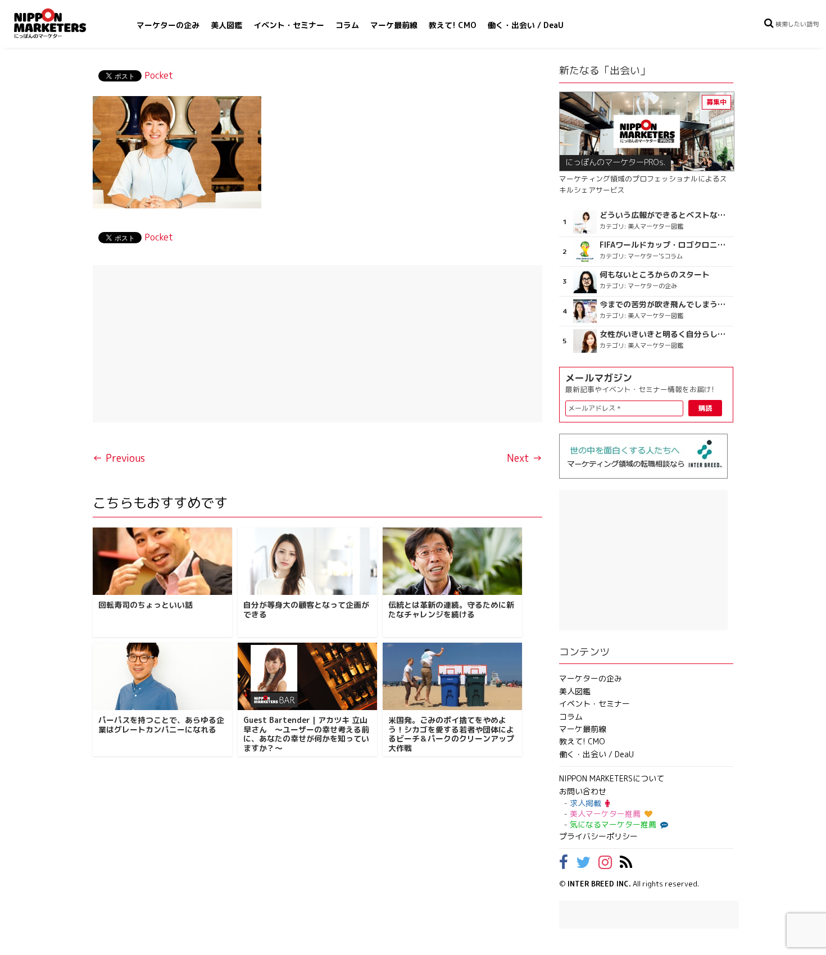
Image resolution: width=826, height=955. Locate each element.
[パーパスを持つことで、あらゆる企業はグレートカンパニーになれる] (162, 676)
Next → (524, 458)
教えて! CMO (452, 25)
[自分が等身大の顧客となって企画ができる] (307, 561)
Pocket (158, 75)
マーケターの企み (168, 25)
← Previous (119, 458)
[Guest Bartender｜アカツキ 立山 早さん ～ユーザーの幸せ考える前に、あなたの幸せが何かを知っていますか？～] (307, 676)
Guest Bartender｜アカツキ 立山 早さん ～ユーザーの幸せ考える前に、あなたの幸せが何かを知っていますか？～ (306, 734)
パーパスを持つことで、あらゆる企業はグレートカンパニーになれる (161, 725)
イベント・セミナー (288, 25)
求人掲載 (585, 803)
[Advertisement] (317, 343)
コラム (347, 25)
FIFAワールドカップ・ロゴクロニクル (665, 245)
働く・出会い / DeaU (526, 25)
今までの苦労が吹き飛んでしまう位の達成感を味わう (665, 304)
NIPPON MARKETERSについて (611, 778)
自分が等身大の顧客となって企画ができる (306, 609)
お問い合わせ (582, 791)
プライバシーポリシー (598, 836)
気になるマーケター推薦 (613, 824)
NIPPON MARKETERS (61, 23)
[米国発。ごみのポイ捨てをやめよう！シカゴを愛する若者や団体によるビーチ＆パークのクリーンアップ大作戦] (452, 676)
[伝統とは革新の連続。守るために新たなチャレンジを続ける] (452, 561)
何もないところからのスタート (655, 275)
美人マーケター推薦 (605, 813)
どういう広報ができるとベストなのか (665, 215)
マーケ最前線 (393, 25)
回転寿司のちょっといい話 (145, 604)
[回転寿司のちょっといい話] (162, 561)
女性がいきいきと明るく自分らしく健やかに (665, 334)
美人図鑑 (226, 25)
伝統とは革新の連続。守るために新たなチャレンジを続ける (451, 609)
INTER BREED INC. (599, 884)
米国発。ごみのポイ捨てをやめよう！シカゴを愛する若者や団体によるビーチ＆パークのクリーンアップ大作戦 (451, 734)
